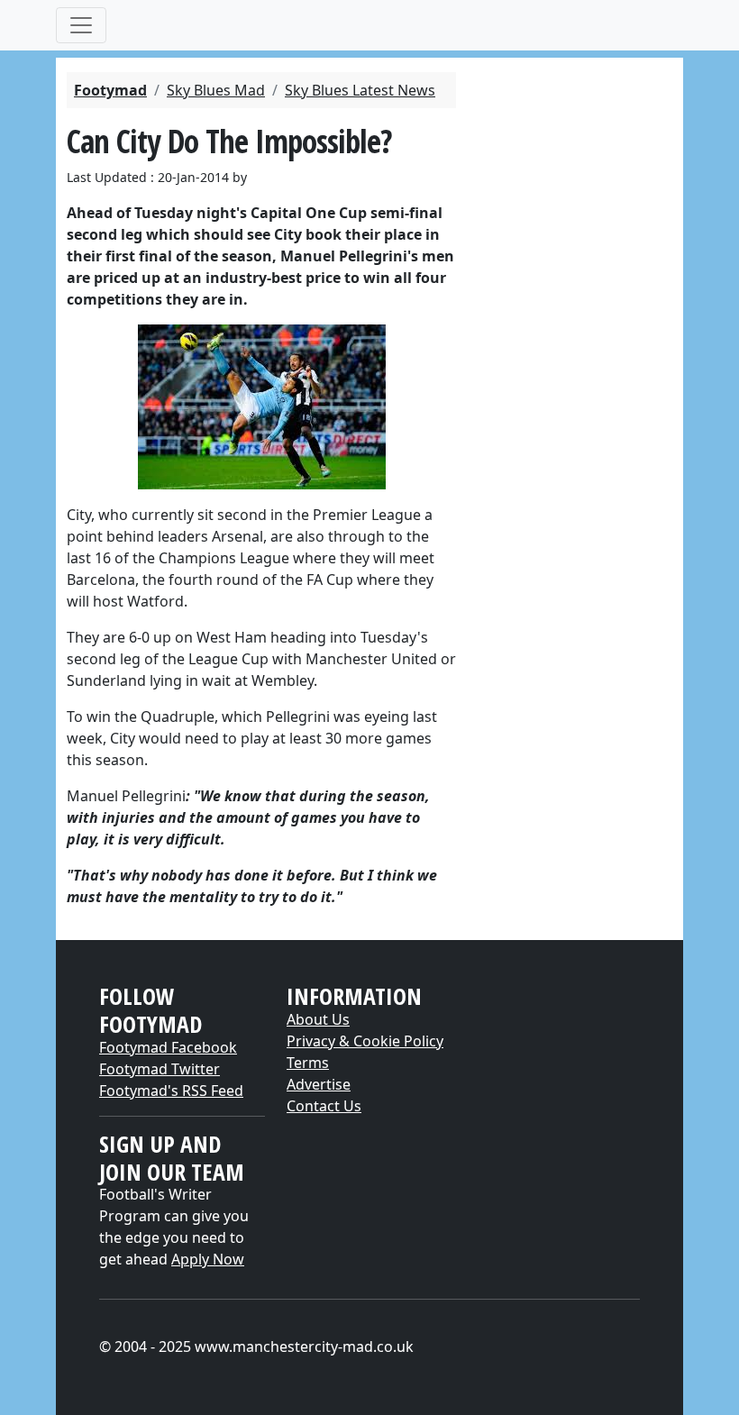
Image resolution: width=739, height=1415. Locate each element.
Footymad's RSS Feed (171, 1090)
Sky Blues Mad (216, 90)
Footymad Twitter (159, 1069)
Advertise (319, 1084)
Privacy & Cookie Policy (365, 1041)
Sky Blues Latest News (360, 90)
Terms (308, 1063)
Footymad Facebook (168, 1047)
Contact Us (324, 1106)
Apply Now (207, 1259)
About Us (318, 1019)
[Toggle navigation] (81, 25)
